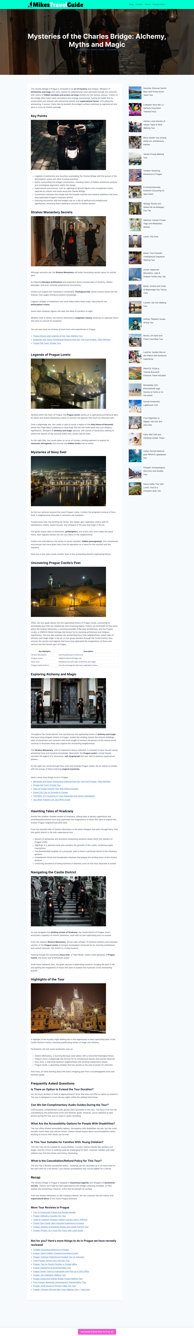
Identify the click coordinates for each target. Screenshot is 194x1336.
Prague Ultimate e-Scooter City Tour (49, 1216)
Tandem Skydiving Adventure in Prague (51, 1250)
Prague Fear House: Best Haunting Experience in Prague (58, 1223)
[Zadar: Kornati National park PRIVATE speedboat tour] (135, 455)
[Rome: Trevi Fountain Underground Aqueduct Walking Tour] (135, 257)
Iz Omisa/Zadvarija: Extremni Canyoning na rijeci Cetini (153, 190)
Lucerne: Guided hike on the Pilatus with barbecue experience (154, 355)
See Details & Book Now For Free (95, 1332)
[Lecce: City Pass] (135, 241)
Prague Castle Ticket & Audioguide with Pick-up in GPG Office (61, 1271)
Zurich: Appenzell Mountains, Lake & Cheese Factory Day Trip (154, 273)
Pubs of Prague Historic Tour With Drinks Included (55, 789)
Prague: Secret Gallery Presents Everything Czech (55, 1253)
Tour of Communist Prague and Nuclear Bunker (54, 1212)
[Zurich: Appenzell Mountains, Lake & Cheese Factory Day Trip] (135, 274)
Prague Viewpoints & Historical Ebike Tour (52, 1268)
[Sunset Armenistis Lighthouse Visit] (135, 406)
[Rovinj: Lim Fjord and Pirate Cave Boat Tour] (135, 340)
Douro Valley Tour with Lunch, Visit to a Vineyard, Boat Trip (153, 487)
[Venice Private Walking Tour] (135, 158)
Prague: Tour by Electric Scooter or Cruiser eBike (55, 1264)
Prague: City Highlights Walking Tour (49, 1275)
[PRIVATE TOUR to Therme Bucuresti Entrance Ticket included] (135, 373)
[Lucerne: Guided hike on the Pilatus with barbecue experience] (135, 356)
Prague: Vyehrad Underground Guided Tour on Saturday (58, 1257)
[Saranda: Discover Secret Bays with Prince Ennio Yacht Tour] (135, 93)
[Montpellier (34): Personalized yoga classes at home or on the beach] (135, 389)
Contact (139, 4)
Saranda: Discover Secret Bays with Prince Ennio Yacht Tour (154, 91)
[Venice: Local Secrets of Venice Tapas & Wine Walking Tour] (135, 125)
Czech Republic (82, 50)
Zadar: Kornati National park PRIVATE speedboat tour (154, 454)
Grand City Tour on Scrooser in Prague (50, 792)
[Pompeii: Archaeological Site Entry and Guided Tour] (135, 472)
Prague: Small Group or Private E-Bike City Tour (54, 1286)
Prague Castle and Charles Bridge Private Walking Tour (58, 1279)
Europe (94, 50)
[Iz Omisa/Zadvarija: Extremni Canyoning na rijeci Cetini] (135, 192)
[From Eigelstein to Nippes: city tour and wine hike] (135, 422)
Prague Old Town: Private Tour (47, 343)
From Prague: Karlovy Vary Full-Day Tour (51, 1260)
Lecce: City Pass (150, 236)
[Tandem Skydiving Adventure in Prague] (135, 175)
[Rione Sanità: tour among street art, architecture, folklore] (135, 142)
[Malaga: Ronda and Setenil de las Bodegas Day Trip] (135, 208)
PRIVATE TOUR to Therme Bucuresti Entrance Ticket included (154, 372)
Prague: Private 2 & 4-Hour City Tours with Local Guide (58, 1230)
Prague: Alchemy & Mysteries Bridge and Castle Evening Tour (60, 1227)
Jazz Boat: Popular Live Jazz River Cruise (51, 800)
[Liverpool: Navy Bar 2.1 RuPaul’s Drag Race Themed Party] (135, 109)
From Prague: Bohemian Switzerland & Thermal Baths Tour (59, 1282)
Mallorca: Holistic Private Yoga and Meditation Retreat (154, 223)
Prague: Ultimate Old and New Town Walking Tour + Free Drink (61, 1289)
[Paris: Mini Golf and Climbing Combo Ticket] (135, 439)
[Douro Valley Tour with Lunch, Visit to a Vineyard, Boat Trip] (135, 488)
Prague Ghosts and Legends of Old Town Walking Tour (58, 336)
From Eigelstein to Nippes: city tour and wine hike (152, 421)
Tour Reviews (112, 50)
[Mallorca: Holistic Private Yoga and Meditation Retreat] (135, 225)
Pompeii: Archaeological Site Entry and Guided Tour (154, 471)
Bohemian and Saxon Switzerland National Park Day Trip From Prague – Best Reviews (72, 339)
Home (147, 4)
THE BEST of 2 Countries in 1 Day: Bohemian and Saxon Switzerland (64, 796)
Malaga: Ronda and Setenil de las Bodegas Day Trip (153, 207)
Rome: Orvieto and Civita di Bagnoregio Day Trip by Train (155, 289)
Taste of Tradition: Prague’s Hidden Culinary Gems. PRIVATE (60, 1220)
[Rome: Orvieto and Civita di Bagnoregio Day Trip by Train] (135, 290)
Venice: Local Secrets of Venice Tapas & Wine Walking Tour (154, 124)
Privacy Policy (159, 4)
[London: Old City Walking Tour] (135, 307)
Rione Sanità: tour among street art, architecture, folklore (154, 141)
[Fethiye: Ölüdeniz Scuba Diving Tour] (135, 323)
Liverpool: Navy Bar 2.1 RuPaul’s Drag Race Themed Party (153, 108)
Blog (131, 4)
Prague (102, 50)
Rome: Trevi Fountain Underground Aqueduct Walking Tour (154, 256)
